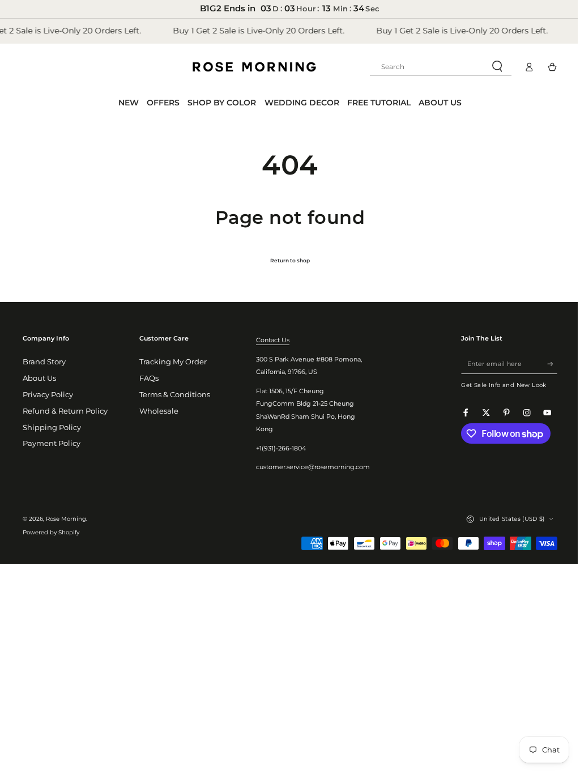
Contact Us (268, 340)
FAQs (147, 378)
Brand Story (44, 362)
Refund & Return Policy (65, 411)
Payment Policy (51, 443)
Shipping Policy (52, 427)
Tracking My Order (171, 362)
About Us (39, 378)
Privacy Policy (48, 394)
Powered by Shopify (51, 532)
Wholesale (157, 411)
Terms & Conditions (173, 394)
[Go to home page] (254, 66)
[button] (432, 66)
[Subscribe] (544, 363)
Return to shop (286, 260)
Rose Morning (66, 519)
